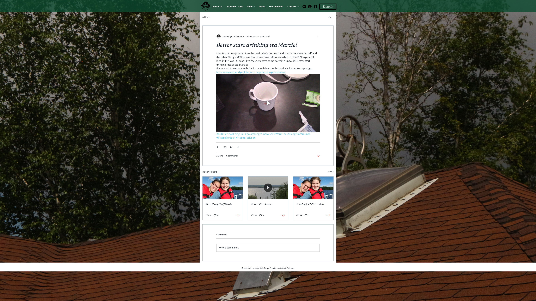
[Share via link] (238, 147)
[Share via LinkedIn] (231, 147)
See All (330, 171)
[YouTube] (304, 6)
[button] (330, 17)
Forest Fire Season (261, 204)
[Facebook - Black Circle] (315, 6)
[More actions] (318, 36)
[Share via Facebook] (217, 147)
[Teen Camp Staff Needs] (223, 188)
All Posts (206, 17)
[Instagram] (310, 6)
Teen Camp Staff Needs (219, 204)
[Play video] (268, 103)
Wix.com (291, 268)
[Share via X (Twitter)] (224, 147)
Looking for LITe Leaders (310, 204)
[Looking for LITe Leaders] (313, 188)
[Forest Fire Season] (268, 188)
